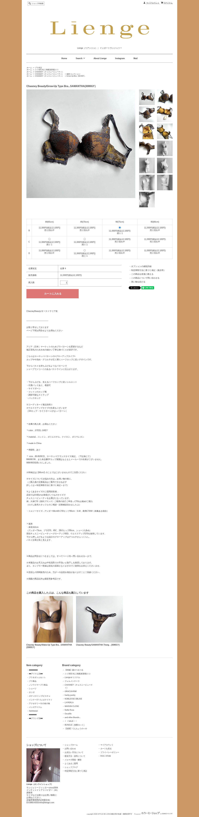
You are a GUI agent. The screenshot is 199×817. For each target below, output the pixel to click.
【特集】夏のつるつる (74, 670)
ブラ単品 (38, 68)
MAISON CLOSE (72, 706)
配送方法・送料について (75, 756)
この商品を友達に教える (142, 274)
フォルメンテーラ (72, 681)
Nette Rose (69, 710)
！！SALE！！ (71, 721)
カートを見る (106, 749)
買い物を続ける (138, 282)
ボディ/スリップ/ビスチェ (39, 696)
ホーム (29, 68)
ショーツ (32, 689)
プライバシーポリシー (109, 752)
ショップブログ (71, 767)
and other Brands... (73, 717)
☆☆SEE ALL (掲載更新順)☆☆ (47, 70)
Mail (136, 58)
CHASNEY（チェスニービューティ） (49, 72)
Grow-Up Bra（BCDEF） (76, 76)
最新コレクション (73, 74)
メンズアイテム (35, 707)
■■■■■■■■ (33, 670)
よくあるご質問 (71, 763)
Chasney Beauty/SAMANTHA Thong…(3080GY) (98, 645)
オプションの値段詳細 (141, 266)
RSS (102, 756)
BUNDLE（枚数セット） (75, 725)
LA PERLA (69, 702)
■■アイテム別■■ (36, 674)
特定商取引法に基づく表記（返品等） (148, 270)
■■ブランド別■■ (36, 718)
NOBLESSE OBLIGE (73, 699)
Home (64, 58)
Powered (137, 814)
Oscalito (68, 714)
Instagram (120, 58)
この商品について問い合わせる (145, 278)
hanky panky (70, 695)
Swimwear (33, 711)
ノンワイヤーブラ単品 (38, 685)
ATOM (108, 756)
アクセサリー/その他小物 (39, 703)
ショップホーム (71, 745)
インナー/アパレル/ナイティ (40, 700)
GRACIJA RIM (70, 691)
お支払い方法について (74, 752)
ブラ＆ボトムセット (37, 677)
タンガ (32, 692)
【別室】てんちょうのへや (76, 729)
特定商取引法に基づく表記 (76, 771)
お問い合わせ (70, 749)
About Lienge (100, 58)
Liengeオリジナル (72, 677)
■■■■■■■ (33, 715)
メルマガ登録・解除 (73, 760)
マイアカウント (152, 3)
